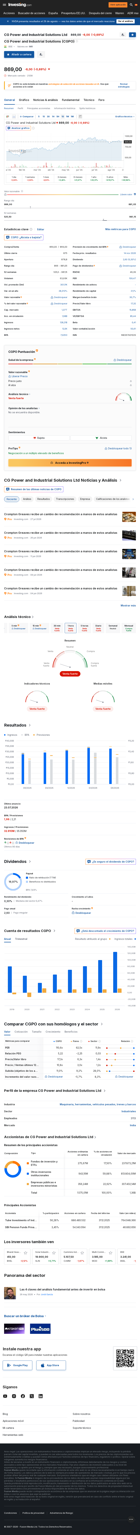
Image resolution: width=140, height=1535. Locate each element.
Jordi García (47, 1294)
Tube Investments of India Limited (25, 1220)
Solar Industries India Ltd (47, 1252)
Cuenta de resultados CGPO (27, 931)
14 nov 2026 (130, 253)
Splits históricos (87, 108)
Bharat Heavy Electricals (19, 1252)
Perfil (20, 108)
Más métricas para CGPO (120, 229)
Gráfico (24, 100)
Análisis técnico (17, 617)
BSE (122, 1252)
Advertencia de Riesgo (61, 1513)
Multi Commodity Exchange (106, 1252)
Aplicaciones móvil (13, 1420)
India (133, 1125)
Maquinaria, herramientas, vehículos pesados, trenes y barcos (98, 1104)
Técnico (88, 100)
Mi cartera (8, 1427)
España (53, 13)
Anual (7, 938)
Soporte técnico (82, 1427)
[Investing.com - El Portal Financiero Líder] (20, 5)
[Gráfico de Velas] (7, 116)
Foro (101, 100)
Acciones (9, 13)
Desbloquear (55, 1076)
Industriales (129, 1111)
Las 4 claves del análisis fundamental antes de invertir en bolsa (62, 1289)
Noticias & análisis (45, 100)
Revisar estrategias (124, 85)
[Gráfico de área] (14, 116)
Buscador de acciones (31, 13)
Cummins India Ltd (73, 1252)
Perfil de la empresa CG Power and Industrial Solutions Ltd (52, 1091)
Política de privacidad (33, 1513)
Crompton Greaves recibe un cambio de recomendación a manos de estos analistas (60, 514)
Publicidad (79, 1420)
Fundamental (70, 100)
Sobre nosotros (81, 1413)
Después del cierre (100, 13)
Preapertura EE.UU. (73, 13)
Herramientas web (13, 1434)
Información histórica (64, 108)
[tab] (18, 628)
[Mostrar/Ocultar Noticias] (80, 116)
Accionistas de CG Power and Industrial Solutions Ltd (48, 1137)
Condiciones (10, 1513)
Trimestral (21, 938)
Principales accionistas (38, 108)
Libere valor (126, 194)
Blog (5, 1413)
